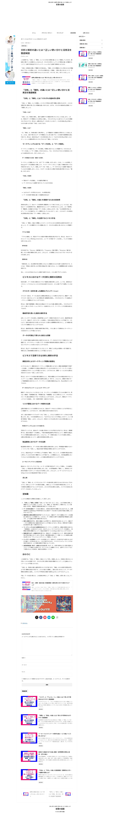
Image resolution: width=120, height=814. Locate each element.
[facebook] (40, 617)
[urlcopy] (57, 617)
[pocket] (45, 617)
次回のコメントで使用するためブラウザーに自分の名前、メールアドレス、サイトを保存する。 (46, 680)
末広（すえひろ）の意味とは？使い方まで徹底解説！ (95, 100)
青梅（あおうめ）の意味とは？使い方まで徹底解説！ (95, 64)
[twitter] (36, 617)
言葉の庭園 (60, 4)
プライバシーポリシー (47, 33)
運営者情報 (73, 33)
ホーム (34, 33)
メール (24, 665)
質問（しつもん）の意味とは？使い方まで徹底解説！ (95, 88)
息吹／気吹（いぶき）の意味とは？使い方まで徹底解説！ (95, 76)
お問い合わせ (86, 33)
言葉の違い (25, 623)
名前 (23, 658)
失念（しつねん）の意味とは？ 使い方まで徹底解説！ (95, 53)
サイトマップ (60, 33)
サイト (23, 672)
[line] (53, 617)
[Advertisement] (60, 19)
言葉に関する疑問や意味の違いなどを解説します (60, 806)
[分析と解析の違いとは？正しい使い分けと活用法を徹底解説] (49, 617)
